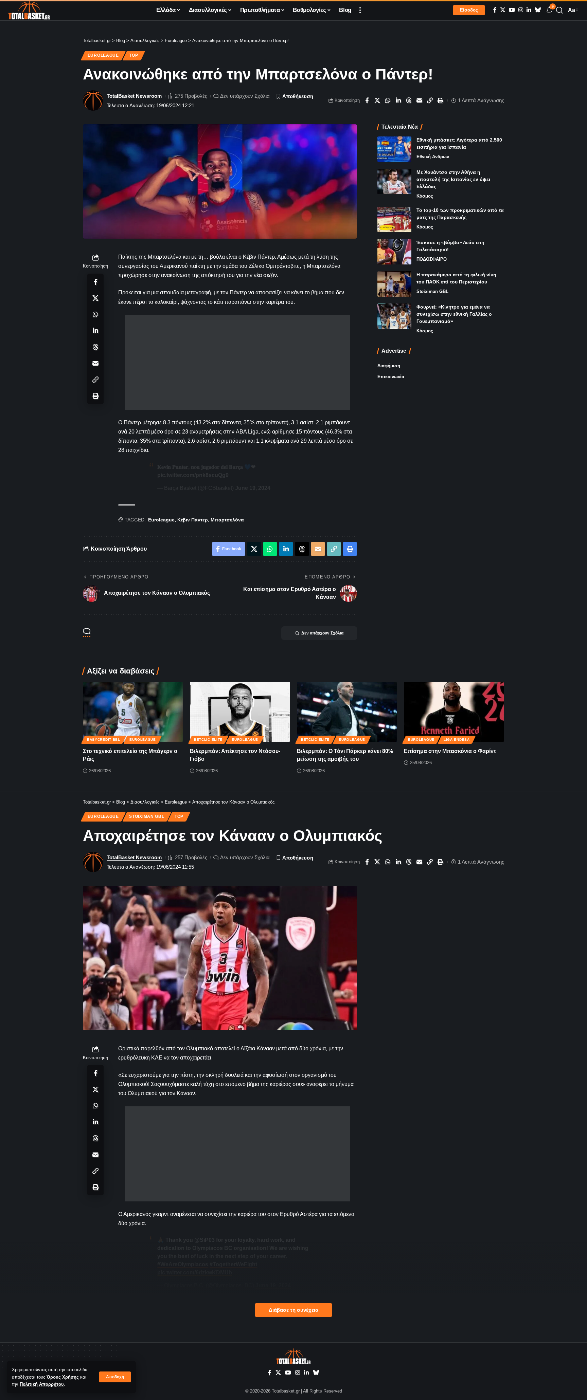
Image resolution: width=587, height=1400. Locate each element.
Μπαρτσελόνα (227, 519)
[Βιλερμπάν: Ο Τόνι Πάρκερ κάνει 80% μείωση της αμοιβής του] (347, 712)
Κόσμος (424, 196)
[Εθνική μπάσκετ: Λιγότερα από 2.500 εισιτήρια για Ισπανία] (394, 149)
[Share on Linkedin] (398, 100)
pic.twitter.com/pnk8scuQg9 (193, 475)
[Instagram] (521, 10)
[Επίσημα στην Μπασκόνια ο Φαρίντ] (454, 712)
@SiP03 (204, 1240)
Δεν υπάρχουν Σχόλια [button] (322, 633)
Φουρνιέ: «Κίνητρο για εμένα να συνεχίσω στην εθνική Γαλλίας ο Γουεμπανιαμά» (454, 314)
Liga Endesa (457, 739)
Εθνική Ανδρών (432, 156)
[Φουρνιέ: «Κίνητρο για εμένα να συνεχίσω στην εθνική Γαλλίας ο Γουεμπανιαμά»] (394, 316)
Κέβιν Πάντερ (192, 519)
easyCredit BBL (103, 739)
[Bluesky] (537, 10)
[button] (115, 1376)
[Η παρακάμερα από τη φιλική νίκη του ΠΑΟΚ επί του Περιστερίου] (394, 284)
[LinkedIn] (529, 10)
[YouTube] (512, 10)
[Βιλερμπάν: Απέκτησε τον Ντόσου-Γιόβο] (240, 712)
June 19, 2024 (252, 488)
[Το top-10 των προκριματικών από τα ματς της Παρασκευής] (394, 219)
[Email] (419, 100)
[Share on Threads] (409, 100)
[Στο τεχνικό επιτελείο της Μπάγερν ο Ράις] (133, 712)
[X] (502, 10)
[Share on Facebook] (367, 100)
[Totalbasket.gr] (29, 10)
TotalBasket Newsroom (134, 96)
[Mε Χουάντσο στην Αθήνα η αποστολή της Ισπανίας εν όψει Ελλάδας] (394, 181)
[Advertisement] (237, 362)
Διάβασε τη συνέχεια (293, 1310)
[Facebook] (495, 10)
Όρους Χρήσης (63, 1377)
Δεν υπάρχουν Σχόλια (245, 96)
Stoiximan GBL (432, 291)
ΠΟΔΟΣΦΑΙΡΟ (431, 259)
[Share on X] (377, 100)
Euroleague (103, 55)
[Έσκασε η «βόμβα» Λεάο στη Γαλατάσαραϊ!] (394, 251)
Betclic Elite (208, 739)
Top (133, 55)
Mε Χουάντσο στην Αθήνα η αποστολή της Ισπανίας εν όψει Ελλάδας (453, 179)
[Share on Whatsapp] (388, 100)
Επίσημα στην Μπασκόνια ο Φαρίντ (450, 751)
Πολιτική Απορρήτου (42, 1384)
